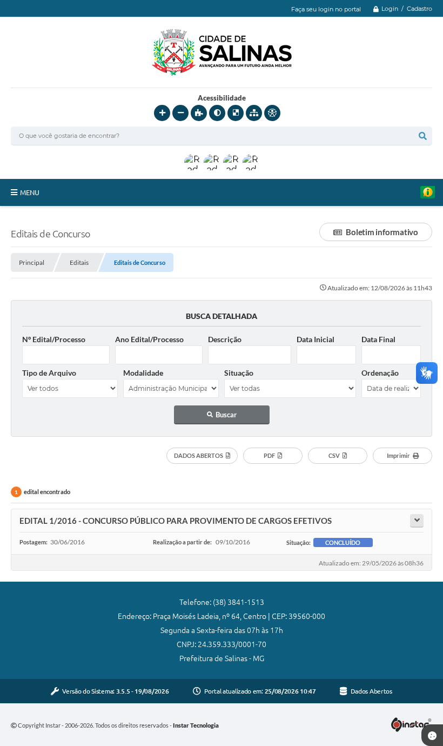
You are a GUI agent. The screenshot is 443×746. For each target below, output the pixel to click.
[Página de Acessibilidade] (272, 113)
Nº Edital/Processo (53, 339)
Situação (238, 372)
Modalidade (143, 372)
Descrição (224, 339)
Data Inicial (315, 339)
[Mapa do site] (254, 113)
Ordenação (380, 372)
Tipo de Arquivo (49, 372)
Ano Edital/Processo (149, 339)
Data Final (378, 339)
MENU (29, 192)
